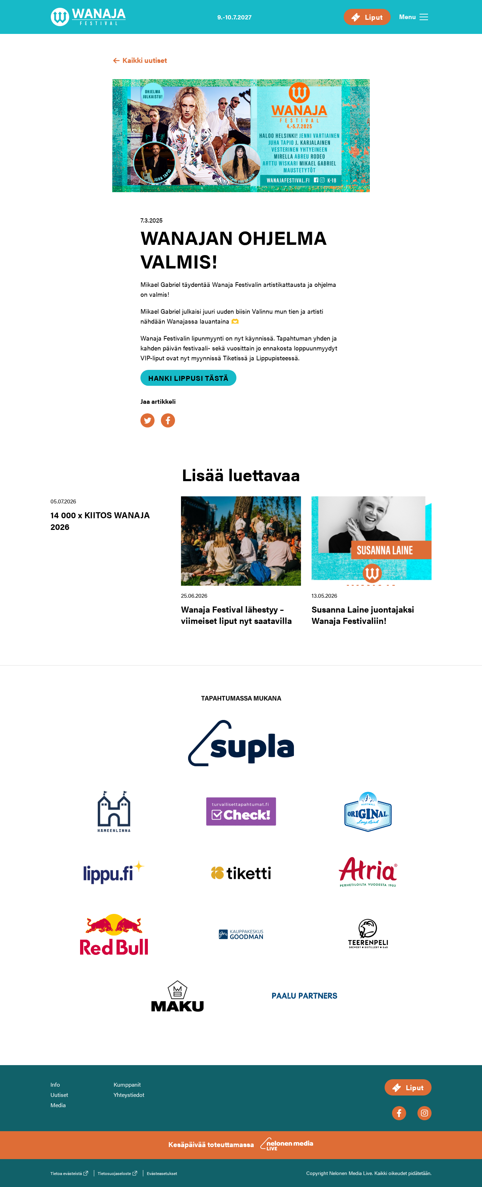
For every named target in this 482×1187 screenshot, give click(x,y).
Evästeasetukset (162, 1173)
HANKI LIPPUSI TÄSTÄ (188, 378)
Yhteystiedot (129, 1095)
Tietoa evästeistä (66, 1173)
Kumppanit (127, 1084)
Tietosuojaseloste (114, 1173)
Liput (373, 17)
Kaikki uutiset (144, 60)
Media (58, 1105)
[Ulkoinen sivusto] (241, 754)
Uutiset (59, 1095)
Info (55, 1084)
